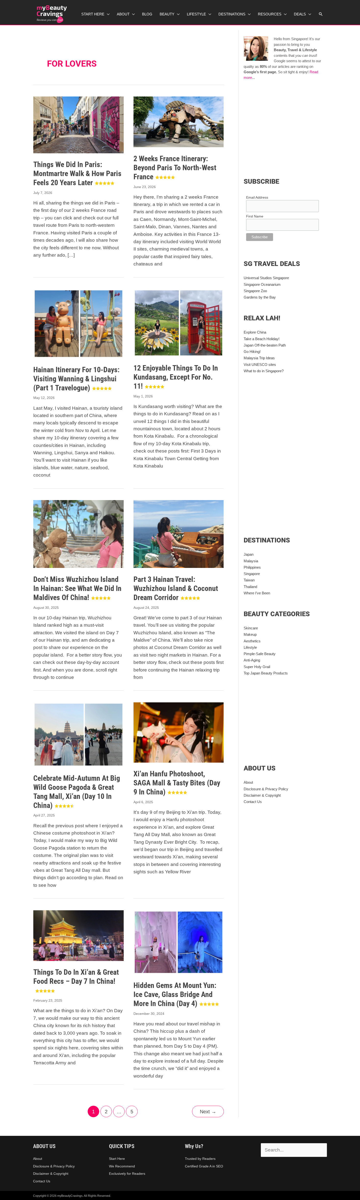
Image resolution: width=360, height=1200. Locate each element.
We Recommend (122, 1166)
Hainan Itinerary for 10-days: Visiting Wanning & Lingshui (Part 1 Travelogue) (76, 378)
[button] (320, 14)
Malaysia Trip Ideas (259, 358)
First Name (254, 216)
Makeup (250, 634)
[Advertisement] (285, 127)
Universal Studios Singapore (266, 278)
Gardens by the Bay (260, 297)
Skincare (251, 628)
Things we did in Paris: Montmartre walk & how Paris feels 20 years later (77, 173)
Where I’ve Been (257, 593)
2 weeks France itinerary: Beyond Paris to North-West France (174, 167)
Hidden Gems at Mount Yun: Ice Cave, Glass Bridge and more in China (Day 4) (174, 994)
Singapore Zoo (255, 291)
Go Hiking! (252, 351)
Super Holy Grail (257, 667)
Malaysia (251, 561)
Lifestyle (250, 647)
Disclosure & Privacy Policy (266, 789)
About (248, 782)
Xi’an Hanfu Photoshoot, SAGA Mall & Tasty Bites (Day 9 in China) (176, 782)
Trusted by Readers (200, 1159)
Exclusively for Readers (127, 1174)
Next (208, 1111)
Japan (248, 554)
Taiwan (249, 580)
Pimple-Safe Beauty (260, 654)
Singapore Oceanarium (262, 284)
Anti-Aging (252, 660)
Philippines (252, 567)
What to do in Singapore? (264, 371)
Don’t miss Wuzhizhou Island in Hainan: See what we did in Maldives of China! (77, 588)
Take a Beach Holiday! (261, 339)
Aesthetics (252, 641)
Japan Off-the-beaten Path (265, 345)
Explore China (255, 332)
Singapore (252, 574)
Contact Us (253, 802)
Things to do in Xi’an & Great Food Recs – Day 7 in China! (76, 976)
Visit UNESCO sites (260, 364)
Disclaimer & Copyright (262, 795)
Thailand (250, 587)
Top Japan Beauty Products (266, 673)
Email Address (257, 197)
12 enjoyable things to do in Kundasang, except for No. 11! (175, 377)
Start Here (117, 1159)
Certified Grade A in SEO (204, 1166)
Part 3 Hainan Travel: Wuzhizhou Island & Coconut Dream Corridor (175, 588)
